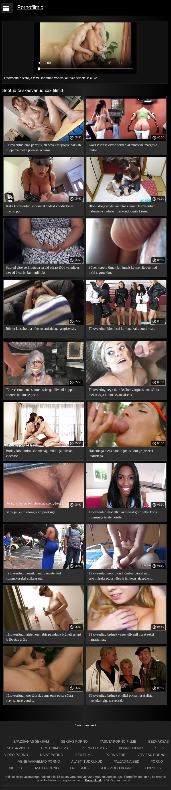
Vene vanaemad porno (39, 761)
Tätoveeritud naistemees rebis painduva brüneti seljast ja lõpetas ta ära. (43, 636)
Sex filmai (84, 755)
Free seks (79, 768)
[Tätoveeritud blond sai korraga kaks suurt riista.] (126, 323)
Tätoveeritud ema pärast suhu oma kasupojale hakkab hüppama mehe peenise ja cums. (43, 147)
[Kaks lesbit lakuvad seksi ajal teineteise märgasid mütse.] (126, 140)
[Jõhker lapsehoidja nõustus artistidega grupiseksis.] (44, 323)
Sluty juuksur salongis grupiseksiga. (31, 512)
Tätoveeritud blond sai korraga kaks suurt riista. (122, 328)
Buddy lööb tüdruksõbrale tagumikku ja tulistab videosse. (39, 453)
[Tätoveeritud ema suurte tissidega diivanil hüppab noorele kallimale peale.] (44, 384)
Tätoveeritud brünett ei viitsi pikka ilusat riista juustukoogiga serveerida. (121, 698)
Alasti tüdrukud (86, 761)
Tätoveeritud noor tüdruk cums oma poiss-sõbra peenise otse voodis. (39, 698)
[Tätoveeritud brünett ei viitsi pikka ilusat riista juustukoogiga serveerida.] (126, 690)
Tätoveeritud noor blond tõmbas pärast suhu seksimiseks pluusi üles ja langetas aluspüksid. (121, 575)
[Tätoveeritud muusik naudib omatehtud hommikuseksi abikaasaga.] (44, 568)
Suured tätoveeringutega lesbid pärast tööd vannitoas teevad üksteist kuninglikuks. (42, 270)
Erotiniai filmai (55, 748)
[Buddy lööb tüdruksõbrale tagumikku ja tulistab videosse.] (44, 446)
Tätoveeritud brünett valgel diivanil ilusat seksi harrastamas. (121, 636)
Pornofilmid (30, 7)
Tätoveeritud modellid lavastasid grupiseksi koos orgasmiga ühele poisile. (123, 514)
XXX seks (153, 768)
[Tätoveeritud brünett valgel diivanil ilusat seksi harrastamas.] (126, 629)
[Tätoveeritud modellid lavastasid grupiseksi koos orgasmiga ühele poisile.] (126, 507)
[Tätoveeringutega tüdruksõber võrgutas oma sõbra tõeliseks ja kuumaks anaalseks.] (126, 384)
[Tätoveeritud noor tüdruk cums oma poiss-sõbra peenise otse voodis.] (44, 690)
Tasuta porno (46, 768)
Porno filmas (94, 748)
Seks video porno (116, 768)
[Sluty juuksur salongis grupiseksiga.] (44, 507)
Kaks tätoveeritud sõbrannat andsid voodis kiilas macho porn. (39, 208)
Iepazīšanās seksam (31, 741)
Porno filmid (131, 748)
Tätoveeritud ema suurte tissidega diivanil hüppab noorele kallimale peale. (40, 392)
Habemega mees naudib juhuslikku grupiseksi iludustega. (121, 453)
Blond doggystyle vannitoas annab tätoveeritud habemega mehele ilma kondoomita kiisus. (122, 208)
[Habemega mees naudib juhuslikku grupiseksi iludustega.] (126, 446)
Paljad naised (126, 761)
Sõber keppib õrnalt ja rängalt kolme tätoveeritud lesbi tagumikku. (123, 270)
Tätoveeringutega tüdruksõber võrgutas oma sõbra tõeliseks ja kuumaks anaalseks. (124, 392)
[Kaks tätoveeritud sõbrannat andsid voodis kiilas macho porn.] (44, 201)
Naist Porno (52, 755)
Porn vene (115, 755)
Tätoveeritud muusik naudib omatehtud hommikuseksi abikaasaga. (33, 575)
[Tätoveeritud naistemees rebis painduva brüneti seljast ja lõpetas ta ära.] (44, 629)
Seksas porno (75, 741)
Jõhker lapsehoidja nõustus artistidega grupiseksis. (41, 328)
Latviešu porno (151, 755)
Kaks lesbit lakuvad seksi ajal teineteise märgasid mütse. (123, 147)
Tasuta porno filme (118, 741)
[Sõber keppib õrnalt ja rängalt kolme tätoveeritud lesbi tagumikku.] (126, 262)
